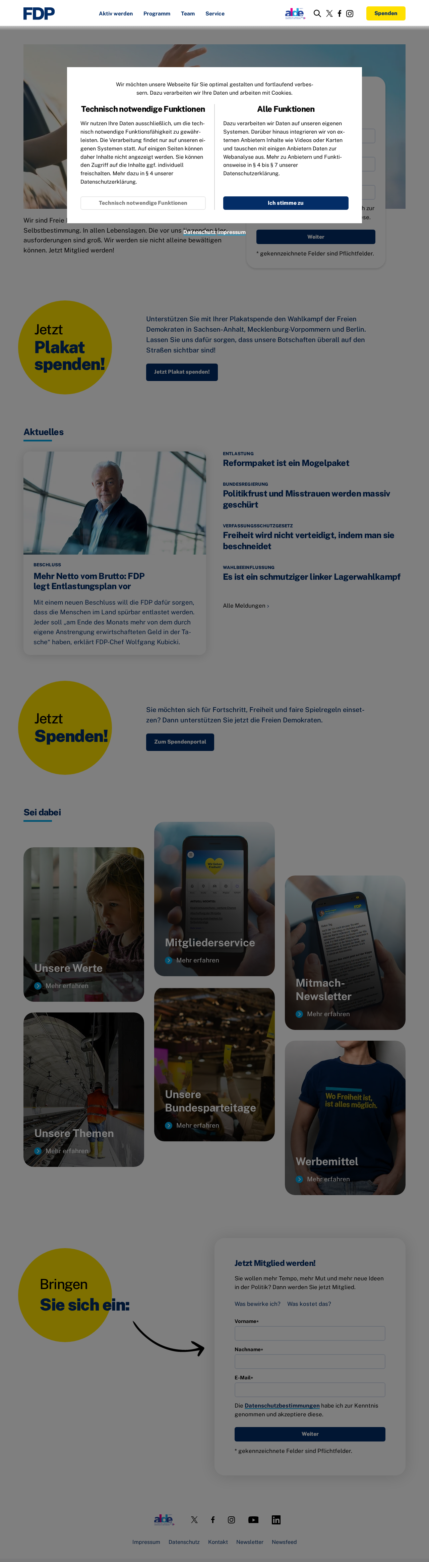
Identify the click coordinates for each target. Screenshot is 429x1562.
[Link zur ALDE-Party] (294, 13)
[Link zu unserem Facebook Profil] (339, 13)
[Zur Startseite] (39, 13)
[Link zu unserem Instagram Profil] (349, 13)
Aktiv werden (116, 14)
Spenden (385, 13)
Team (188, 14)
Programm (156, 14)
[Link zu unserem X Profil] (329, 13)
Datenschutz (199, 232)
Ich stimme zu (286, 203)
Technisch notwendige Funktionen (143, 203)
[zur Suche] (317, 13)
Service (215, 14)
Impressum (231, 232)
